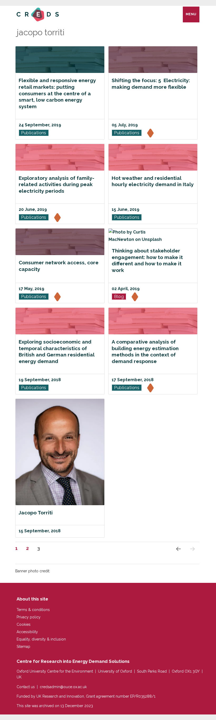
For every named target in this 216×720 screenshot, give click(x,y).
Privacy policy (29, 617)
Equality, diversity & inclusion (41, 639)
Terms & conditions (33, 610)
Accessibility (27, 632)
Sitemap (23, 646)
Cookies (24, 624)
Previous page (177, 555)
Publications (33, 132)
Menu (191, 14)
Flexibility (151, 134)
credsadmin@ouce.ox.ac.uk (63, 687)
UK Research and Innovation (60, 696)
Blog (119, 296)
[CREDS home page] (38, 14)
